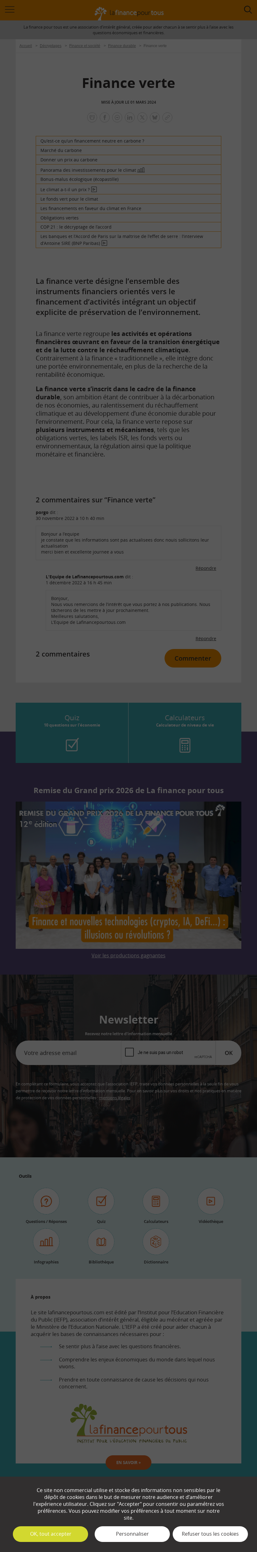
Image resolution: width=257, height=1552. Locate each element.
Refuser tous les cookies (210, 1533)
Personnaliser (132, 1533)
